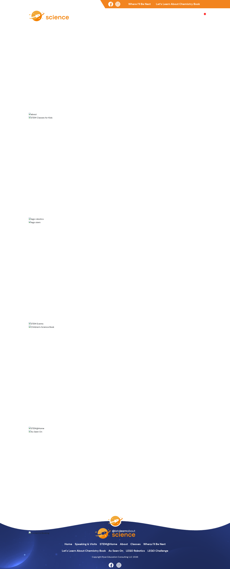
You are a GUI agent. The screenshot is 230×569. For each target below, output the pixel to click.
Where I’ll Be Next (139, 4)
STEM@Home (143, 15)
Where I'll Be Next (154, 544)
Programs (168, 15)
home (68, 544)
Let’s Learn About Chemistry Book (178, 4)
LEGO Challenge (158, 550)
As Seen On (193, 15)
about (124, 544)
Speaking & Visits (123, 15)
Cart (204, 15)
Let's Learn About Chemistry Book (84, 550)
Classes (180, 15)
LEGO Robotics (135, 550)
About (157, 15)
